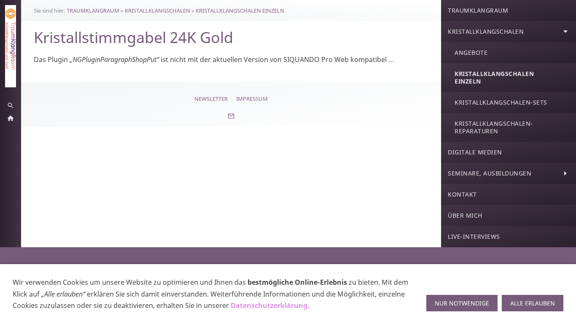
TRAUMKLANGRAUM (93, 10)
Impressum (252, 99)
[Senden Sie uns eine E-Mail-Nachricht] (231, 119)
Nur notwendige (462, 303)
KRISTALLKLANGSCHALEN (157, 10)
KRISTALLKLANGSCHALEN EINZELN (240, 10)
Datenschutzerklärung (269, 305)
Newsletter (211, 99)
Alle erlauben (532, 303)
